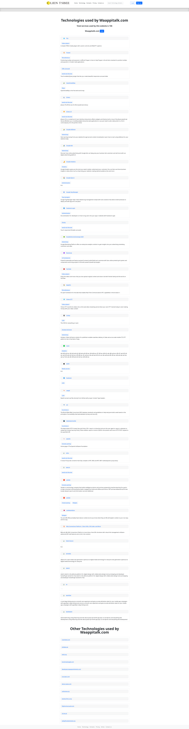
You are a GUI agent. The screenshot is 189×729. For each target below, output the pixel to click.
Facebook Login (70, 208)
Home (76, 3)
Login (132, 3)
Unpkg (68, 315)
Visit (102, 31)
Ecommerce (65, 410)
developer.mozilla (71, 421)
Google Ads (69, 145)
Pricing (95, 3)
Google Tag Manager (72, 192)
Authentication (66, 183)
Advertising (65, 134)
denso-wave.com (66, 684)
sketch (68, 568)
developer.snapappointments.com (71, 669)
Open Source (69, 541)
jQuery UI (69, 111)
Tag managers (66, 197)
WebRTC (68, 285)
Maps (63, 88)
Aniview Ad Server (67, 330)
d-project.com (66, 676)
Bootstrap (69, 253)
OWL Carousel (66, 68)
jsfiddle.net (65, 647)
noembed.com (66, 640)
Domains (88, 3)
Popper (68, 52)
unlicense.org (65, 691)
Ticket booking (66, 503)
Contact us (101, 3)
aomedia (68, 553)
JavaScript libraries (67, 74)
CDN (63, 320)
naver (67, 346)
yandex (68, 480)
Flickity (64, 222)
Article (102, 727)
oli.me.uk (64, 713)
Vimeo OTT (69, 299)
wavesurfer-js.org (67, 699)
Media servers (66, 368)
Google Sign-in (70, 178)
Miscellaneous (66, 57)
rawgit (68, 390)
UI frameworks (66, 258)
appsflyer (68, 595)
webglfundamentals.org (68, 721)
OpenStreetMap (70, 83)
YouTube (68, 269)
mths (67, 453)
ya (66, 584)
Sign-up (139, 3)
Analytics (64, 167)
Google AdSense (70, 129)
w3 (67, 405)
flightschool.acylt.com (68, 706)
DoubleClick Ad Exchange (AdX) (75, 237)
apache (68, 439)
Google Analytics (71, 161)
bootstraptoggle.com (68, 662)
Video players (65, 43)
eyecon (68, 467)
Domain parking (66, 444)
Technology (82, 3)
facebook (69, 378)
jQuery (68, 97)
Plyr (67, 38)
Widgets (75, 503)
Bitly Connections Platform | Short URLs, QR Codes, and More (83, 526)
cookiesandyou (70, 510)
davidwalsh (69, 611)
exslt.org (64, 654)
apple (67, 363)
